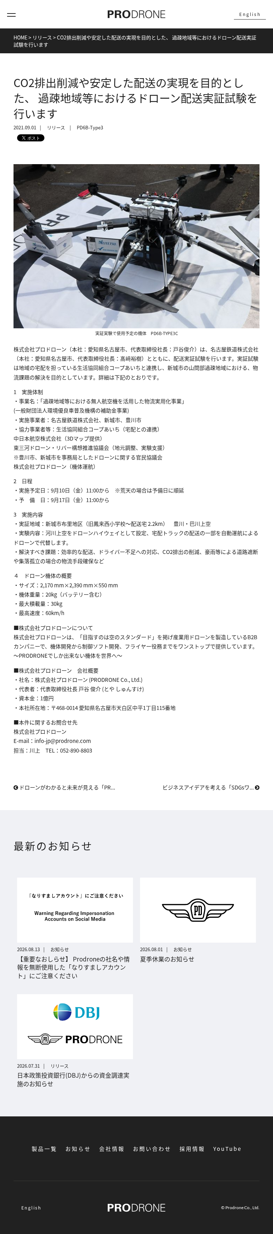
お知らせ (78, 1148)
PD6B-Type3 (90, 127)
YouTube (227, 1148)
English (250, 14)
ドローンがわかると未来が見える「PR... (66, 787)
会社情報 (112, 1148)
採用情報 (192, 1148)
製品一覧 (44, 1148)
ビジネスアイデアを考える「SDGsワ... (208, 787)
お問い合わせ (152, 1148)
